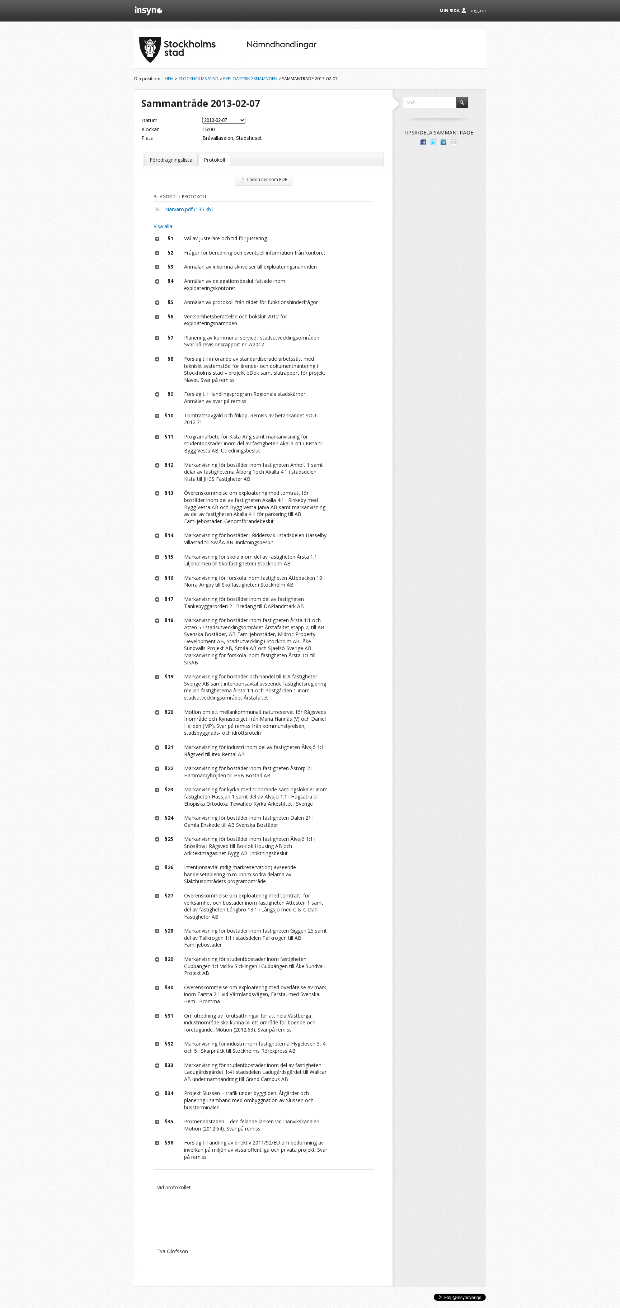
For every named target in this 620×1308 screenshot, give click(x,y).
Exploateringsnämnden (250, 79)
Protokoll (214, 159)
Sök (465, 106)
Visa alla (163, 226)
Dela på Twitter (433, 142)
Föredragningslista (171, 159)
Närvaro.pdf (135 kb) (189, 209)
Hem (169, 79)
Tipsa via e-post (453, 142)
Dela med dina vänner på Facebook (423, 142)
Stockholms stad (198, 79)
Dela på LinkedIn (443, 142)
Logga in (477, 11)
